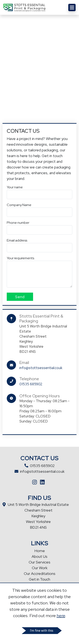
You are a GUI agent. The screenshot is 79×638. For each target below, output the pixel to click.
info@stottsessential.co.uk (40, 367)
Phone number (18, 222)
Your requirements (20, 258)
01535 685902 (30, 384)
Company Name (19, 205)
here (61, 615)
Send (20, 296)
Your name (15, 187)
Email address (17, 240)
